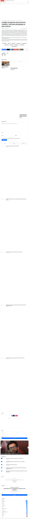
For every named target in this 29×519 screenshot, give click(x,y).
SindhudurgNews (14, 46)
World (2, 515)
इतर (2, 509)
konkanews (13, 43)
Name (2, 132)
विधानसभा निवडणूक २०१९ (4, 508)
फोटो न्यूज (3, 506)
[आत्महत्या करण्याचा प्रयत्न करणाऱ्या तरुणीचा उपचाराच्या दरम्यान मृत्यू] (4, 278)
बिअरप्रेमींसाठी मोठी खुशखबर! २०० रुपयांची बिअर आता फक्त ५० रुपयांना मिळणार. (15, 461)
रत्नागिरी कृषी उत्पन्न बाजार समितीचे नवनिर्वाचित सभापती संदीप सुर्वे (5, 67)
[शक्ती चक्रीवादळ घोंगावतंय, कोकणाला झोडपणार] (4, 465)
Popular (5, 143)
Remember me (3, 436)
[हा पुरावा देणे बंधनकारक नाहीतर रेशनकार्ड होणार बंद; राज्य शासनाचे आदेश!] (4, 459)
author (3, 28)
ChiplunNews (5, 43)
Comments (23, 143)
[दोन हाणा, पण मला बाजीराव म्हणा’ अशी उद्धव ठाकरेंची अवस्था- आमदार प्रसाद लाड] (14, 64)
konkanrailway (24, 43)
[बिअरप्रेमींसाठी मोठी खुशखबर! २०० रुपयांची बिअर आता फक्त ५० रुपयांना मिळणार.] (4, 462)
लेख (2, 507)
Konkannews (19, 43)
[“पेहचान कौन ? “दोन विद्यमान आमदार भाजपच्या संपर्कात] (4, 172)
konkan (9, 43)
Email (2, 135)
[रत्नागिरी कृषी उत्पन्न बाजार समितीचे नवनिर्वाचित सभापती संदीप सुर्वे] (6, 63)
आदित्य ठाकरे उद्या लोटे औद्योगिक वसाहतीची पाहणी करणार (9, 453)
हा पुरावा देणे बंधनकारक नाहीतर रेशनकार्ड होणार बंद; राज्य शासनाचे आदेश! (14, 458)
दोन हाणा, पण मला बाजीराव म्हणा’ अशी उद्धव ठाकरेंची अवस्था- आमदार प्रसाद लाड (14, 69)
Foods (3, 516)
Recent (14, 143)
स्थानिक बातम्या (5, 20)
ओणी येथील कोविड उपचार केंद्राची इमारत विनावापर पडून (9, 0)
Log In (14, 438)
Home (3, 20)
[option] (14, 448)
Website (16, 135)
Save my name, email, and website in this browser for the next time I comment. (11, 138)
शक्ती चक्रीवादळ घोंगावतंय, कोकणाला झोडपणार (11, 464)
